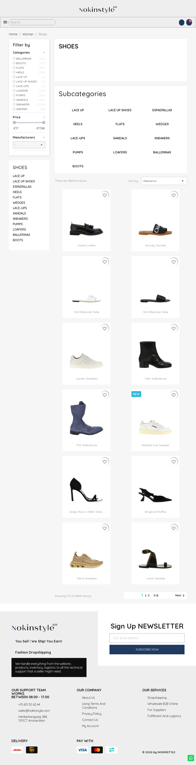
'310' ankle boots (86, 445)
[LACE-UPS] (78, 133)
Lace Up (18, 176)
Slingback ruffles (155, 511)
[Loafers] (120, 147)
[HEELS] (78, 119)
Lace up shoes (24, 181)
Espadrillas (22, 187)
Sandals (19, 213)
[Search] (49, 22)
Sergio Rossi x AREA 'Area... (86, 511)
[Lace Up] (78, 105)
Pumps (18, 224)
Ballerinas (21, 235)
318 (156, 595)
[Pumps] (78, 147)
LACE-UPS (20, 208)
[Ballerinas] (162, 147)
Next (180, 595)
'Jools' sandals (155, 578)
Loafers (19, 229)
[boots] (78, 161)
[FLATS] (120, 119)
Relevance (164, 181)
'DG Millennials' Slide (86, 312)
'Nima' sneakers (87, 578)
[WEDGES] (162, 119)
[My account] (181, 22)
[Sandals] (120, 133)
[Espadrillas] (162, 105)
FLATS (17, 197)
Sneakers (20, 219)
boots (18, 240)
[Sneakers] (162, 133)
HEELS (17, 192)
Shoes (20, 167)
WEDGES (19, 203)
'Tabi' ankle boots (155, 378)
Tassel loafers (87, 245)
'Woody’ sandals (155, 245)
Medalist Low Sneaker (155, 445)
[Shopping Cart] (189, 22)
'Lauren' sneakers (87, 378)
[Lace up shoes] (120, 105)
